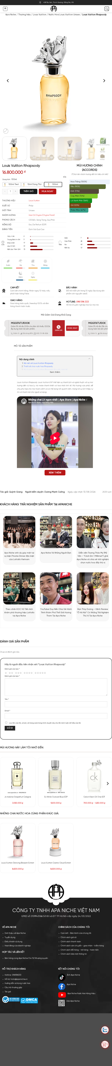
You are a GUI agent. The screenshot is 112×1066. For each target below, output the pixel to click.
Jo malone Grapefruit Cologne (17, 797)
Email (7, 711)
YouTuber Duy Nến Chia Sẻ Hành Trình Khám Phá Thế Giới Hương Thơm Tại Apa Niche (56, 612)
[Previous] (8, 80)
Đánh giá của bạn (12, 669)
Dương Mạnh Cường (54, 492)
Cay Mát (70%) (77, 196)
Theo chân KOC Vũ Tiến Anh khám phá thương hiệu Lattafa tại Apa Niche (19, 612)
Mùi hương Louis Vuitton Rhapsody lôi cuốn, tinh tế (45, 370)
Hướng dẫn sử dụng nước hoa (17, 983)
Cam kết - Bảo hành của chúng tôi (76, 933)
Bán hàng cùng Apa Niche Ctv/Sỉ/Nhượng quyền (26, 958)
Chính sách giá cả (68, 937)
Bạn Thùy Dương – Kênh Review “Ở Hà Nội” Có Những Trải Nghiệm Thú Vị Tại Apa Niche (93, 612)
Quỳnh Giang (15, 492)
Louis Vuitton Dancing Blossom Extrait (17, 863)
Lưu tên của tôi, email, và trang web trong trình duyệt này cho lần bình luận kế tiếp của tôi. (45, 723)
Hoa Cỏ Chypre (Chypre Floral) (42, 215)
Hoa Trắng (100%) (79, 182)
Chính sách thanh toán (71, 942)
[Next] (104, 80)
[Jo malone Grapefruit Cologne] (17, 776)
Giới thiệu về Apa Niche (15, 933)
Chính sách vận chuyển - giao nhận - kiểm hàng (82, 946)
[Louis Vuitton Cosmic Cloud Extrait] (56, 842)
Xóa (64, 177)
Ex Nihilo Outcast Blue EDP (56, 797)
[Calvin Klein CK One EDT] (94, 776)
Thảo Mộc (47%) (78, 210)
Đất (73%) (75, 191)
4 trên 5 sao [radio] (28, 673)
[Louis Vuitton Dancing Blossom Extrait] (17, 842)
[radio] (12, 184)
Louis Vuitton (39, 15)
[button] (5, 9)
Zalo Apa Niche (73, 1001)
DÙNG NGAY (72, 328)
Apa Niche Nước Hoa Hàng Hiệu (81, 994)
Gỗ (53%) (75, 205)
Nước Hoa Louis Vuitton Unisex (64, 15)
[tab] (23, 346)
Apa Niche (10, 15)
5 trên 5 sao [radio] (40, 673)
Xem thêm (55, 372)
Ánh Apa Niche (73, 975)
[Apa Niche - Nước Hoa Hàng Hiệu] (56, 8)
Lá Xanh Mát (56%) (79, 201)
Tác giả (8, 992)
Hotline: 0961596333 (13, 975)
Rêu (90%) (75, 187)
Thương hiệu (24, 15)
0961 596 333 (82, 302)
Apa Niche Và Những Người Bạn (56, 553)
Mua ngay (47, 191)
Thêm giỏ (29, 191)
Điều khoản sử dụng (13, 942)
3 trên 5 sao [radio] (18, 673)
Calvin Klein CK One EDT (94, 797)
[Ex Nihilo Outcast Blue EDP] (56, 776)
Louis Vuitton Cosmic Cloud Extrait (56, 863)
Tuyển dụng (10, 937)
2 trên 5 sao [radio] (10, 673)
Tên (7, 699)
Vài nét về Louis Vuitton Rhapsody (38, 363)
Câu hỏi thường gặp (13, 988)
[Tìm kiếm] (107, 9)
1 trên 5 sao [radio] (5, 673)
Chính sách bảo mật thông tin (74, 954)
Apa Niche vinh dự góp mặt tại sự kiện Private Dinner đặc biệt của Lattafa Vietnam (19, 556)
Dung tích (6, 179)
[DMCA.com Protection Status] (29, 1000)
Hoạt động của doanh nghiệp (18, 946)
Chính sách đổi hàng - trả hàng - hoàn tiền (80, 950)
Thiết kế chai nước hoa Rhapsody (38, 367)
